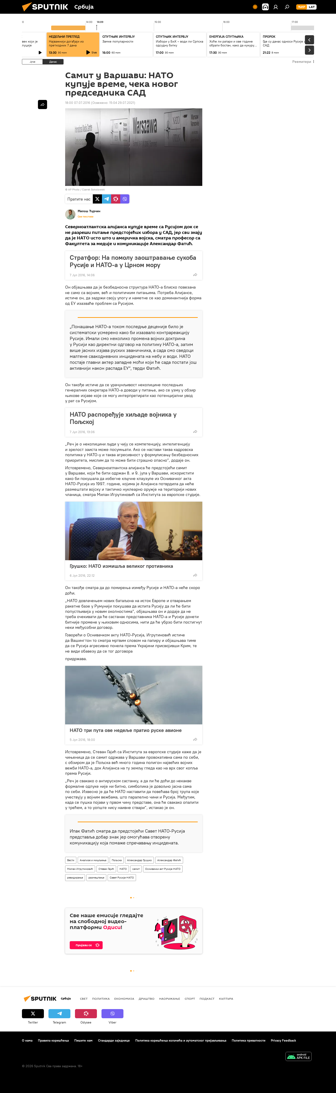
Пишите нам (83, 1040)
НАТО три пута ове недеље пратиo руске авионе (126, 730)
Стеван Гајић (106, 869)
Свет (84, 999)
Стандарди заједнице (114, 1040)
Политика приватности (248, 1040)
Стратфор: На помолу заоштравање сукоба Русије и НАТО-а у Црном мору (133, 261)
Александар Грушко (139, 860)
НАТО (123, 869)
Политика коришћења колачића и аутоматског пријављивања (180, 1040)
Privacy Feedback (283, 1040)
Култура (226, 999)
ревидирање (75, 877)
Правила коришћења (53, 1040)
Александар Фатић (169, 860)
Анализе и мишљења (93, 860)
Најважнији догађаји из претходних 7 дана (66, 43)
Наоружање (169, 999)
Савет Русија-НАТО (122, 877)
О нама (27, 1040)
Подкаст (207, 999)
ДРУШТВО (147, 999)
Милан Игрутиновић (80, 869)
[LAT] (312, 7)
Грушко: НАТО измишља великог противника (121, 566)
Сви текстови (85, 216)
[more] (195, 274)
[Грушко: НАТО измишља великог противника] (133, 531)
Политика (101, 999)
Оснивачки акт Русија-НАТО (163, 869)
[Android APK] (298, 1057)
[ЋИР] (301, 7)
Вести (70, 860)
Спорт (190, 999)
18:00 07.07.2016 (77, 103)
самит (136, 869)
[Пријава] (275, 6)
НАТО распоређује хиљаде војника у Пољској (123, 418)
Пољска (117, 860)
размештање (96, 877)
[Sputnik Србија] (46, 13)
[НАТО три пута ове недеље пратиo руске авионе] (133, 695)
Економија (124, 999)
